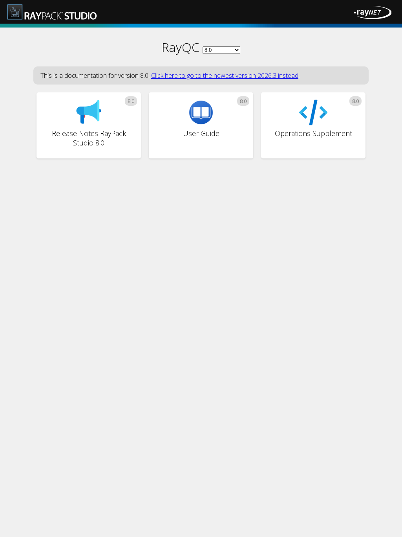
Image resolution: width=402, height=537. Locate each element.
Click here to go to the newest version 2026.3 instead (224, 75)
